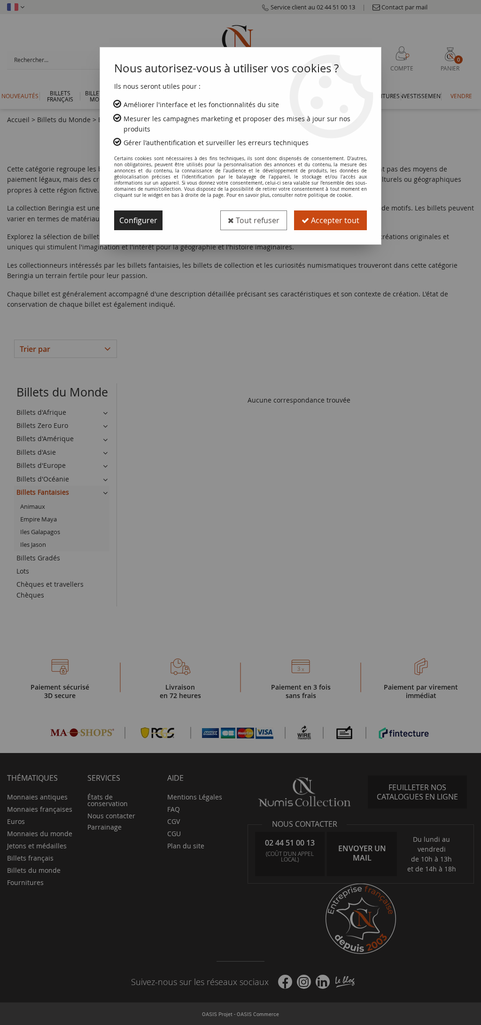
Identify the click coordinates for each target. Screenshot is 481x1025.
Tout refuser (256, 220)
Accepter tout (334, 220)
